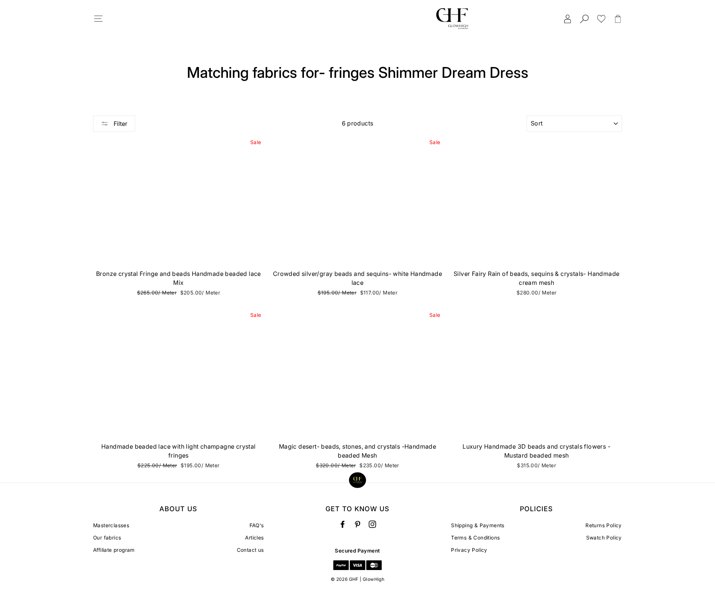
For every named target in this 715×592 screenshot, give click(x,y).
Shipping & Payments (478, 525)
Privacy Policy (469, 550)
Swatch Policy (604, 538)
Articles (254, 538)
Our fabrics (107, 538)
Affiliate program (114, 550)
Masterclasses (111, 525)
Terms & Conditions (475, 538)
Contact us (250, 550)
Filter (119, 123)
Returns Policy (603, 525)
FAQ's (257, 525)
